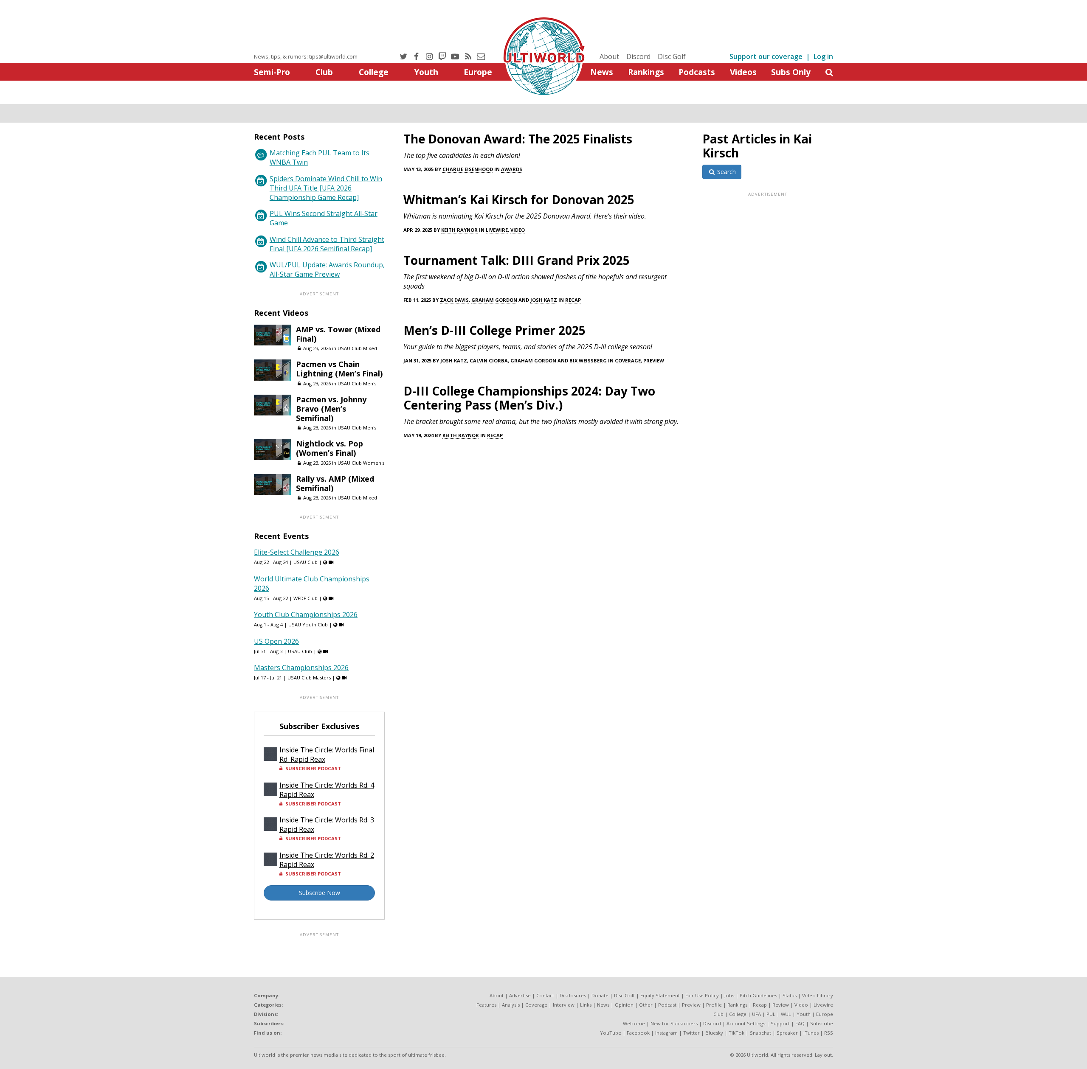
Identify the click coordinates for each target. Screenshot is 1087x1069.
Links (585, 1005)
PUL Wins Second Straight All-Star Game (323, 218)
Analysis (511, 1005)
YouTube (610, 1033)
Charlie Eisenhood (467, 169)
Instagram (666, 1033)
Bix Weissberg (588, 360)
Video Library (817, 995)
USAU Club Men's (357, 383)
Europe (478, 72)
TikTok (736, 1033)
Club (324, 72)
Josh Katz (543, 300)
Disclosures (573, 995)
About (609, 56)
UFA (756, 1014)
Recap (573, 300)
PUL (770, 1014)
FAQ (800, 1023)
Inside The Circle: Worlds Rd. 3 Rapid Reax (326, 824)
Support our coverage (766, 56)
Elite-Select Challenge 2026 (296, 552)
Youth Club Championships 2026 (306, 614)
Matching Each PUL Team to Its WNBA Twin (319, 157)
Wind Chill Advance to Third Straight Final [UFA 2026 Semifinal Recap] (327, 244)
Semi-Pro (272, 72)
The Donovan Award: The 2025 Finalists (517, 139)
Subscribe (821, 1023)
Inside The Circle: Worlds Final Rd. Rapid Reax (326, 754)
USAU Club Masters (309, 677)
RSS (828, 1033)
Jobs (729, 995)
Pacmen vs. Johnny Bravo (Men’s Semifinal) (331, 408)
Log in (823, 56)
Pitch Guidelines (758, 995)
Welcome (634, 1023)
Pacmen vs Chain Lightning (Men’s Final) (339, 369)
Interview (563, 1005)
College (374, 72)
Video (517, 230)
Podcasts (697, 72)
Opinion (624, 1005)
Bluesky (714, 1033)
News (601, 72)
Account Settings (746, 1023)
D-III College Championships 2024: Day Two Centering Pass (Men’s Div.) (529, 398)
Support (780, 1023)
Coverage (628, 360)
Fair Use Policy (702, 995)
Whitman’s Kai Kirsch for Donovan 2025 (518, 199)
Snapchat (760, 1033)
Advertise (520, 995)
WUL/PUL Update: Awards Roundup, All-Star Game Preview (327, 269)
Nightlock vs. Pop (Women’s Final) (329, 448)
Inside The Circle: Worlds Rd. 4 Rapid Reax (326, 789)
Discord (638, 56)
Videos (743, 72)
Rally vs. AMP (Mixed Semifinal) (335, 483)
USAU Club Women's (361, 463)
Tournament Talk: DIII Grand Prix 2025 (516, 260)
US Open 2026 (276, 641)
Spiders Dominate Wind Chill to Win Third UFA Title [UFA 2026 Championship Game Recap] (326, 188)
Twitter (691, 1033)
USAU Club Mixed (357, 348)
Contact (545, 995)
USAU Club (305, 562)
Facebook (638, 1033)
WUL (786, 1014)
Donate (599, 995)
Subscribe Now (319, 893)
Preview (653, 360)
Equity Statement (660, 995)
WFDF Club (305, 598)
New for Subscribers (674, 1023)
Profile (714, 1005)
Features (486, 1005)
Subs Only (791, 72)
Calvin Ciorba (489, 360)
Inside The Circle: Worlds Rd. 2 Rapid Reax (326, 859)
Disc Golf (672, 56)
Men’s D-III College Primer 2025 (494, 330)
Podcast (667, 1005)
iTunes (811, 1033)
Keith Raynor (459, 230)
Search (725, 172)
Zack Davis (454, 300)
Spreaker (787, 1033)
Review (780, 1005)
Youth (426, 72)
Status (790, 995)
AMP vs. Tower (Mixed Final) (338, 334)
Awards (511, 169)
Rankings (646, 72)
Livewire (497, 230)
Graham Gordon (494, 300)
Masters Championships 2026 (301, 667)
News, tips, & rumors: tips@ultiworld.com (306, 56)
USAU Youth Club (308, 624)
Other (646, 1005)
